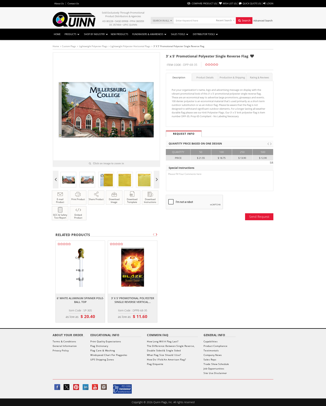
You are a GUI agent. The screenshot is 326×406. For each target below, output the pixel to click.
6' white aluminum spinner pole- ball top (80, 300)
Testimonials (211, 350)
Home (57, 34)
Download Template (132, 201)
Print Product (78, 199)
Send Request (259, 217)
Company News (213, 355)
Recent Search (224, 20)
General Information (65, 346)
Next (156, 179)
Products (70, 34)
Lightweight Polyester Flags (93, 46)
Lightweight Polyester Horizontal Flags (130, 46)
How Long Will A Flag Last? (162, 341)
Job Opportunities (214, 368)
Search (246, 20)
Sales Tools (178, 34)
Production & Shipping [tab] (232, 77)
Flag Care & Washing (102, 350)
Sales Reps (210, 359)
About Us (59, 3)
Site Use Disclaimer (215, 373)
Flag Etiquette (155, 364)
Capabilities (211, 341)
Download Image (114, 201)
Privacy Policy (61, 350)
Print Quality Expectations (105, 341)
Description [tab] (178, 77)
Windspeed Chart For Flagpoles (108, 355)
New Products (119, 34)
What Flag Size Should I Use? (164, 355)
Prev (55, 179)
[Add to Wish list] (252, 56)
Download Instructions (150, 201)
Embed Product (78, 216)
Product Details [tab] (205, 77)
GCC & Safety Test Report (60, 216)
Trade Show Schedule (216, 364)
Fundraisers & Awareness (147, 34)
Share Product (96, 199)
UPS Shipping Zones (102, 359)
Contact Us (73, 3)
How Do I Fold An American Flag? (166, 359)
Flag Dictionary (99, 346)
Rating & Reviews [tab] (259, 77)
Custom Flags (69, 46)
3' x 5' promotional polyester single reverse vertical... (132, 300)
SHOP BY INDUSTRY (94, 34)
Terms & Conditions (64, 341)
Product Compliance (215, 346)
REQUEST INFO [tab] (184, 133)
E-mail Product (60, 201)
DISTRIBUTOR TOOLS (204, 34)
